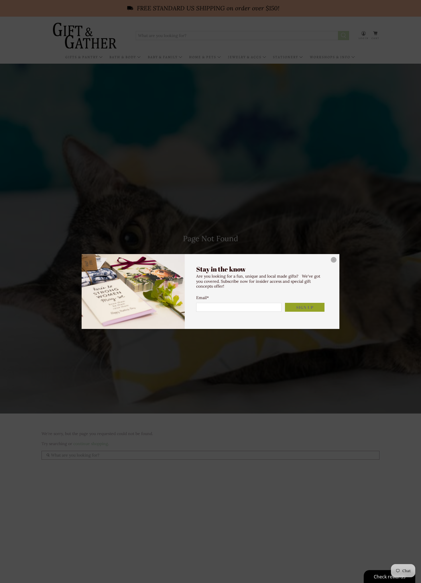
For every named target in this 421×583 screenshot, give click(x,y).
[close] (334, 260)
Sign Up (305, 307)
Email (202, 297)
